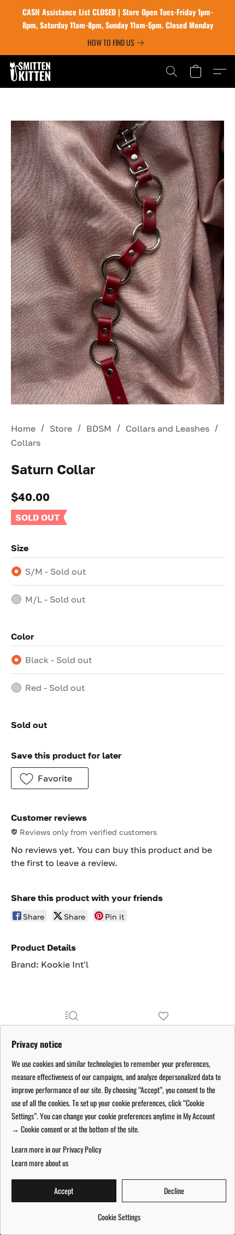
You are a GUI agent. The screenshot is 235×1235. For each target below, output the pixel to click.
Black (58, 659)
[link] (117, 42)
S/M (55, 571)
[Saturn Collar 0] (117, 262)
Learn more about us (39, 1163)
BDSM (98, 428)
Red (55, 687)
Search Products (71, 1032)
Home (23, 428)
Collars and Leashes (167, 428)
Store (61, 428)
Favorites (163, 1032)
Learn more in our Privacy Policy (56, 1149)
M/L (55, 599)
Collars (25, 442)
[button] (31, 71)
